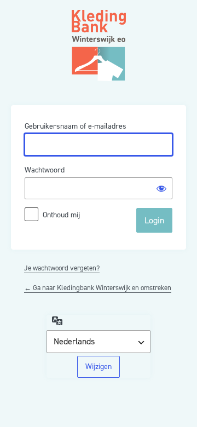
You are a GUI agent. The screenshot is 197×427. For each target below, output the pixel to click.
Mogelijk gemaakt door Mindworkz (98, 33)
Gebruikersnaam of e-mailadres (75, 126)
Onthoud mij (61, 215)
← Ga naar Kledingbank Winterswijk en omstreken (97, 287)
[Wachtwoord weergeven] (161, 188)
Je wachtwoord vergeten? (62, 268)
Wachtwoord (45, 170)
